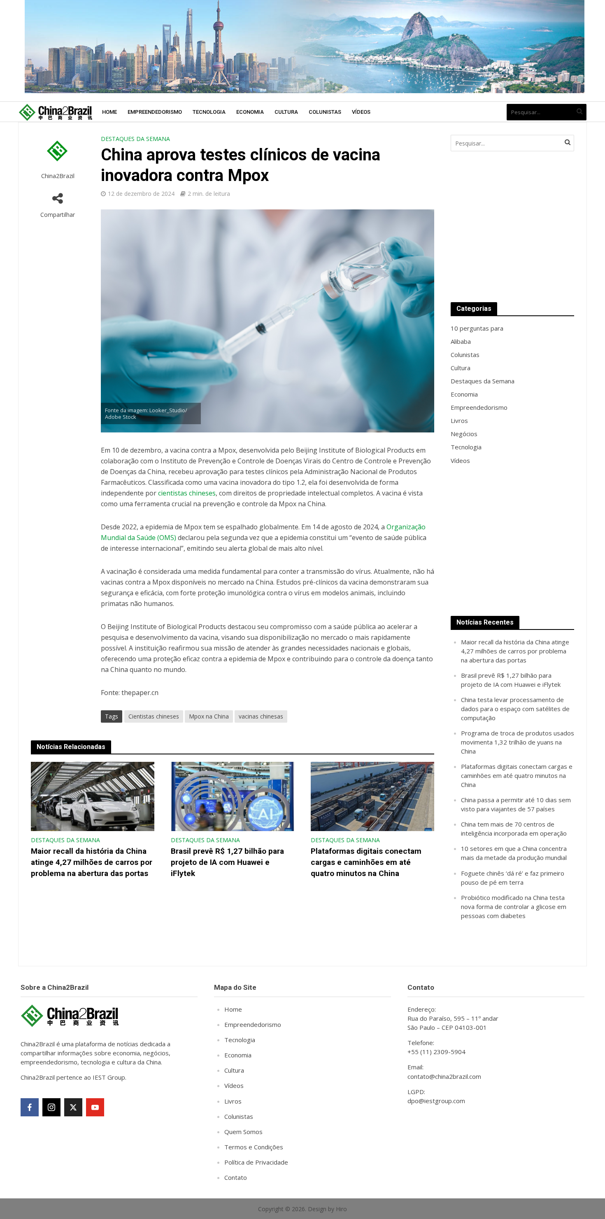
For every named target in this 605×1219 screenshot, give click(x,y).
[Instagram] (51, 1107)
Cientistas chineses (153, 716)
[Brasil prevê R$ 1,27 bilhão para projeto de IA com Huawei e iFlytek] (232, 795)
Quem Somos (243, 1131)
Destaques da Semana (135, 139)
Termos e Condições (253, 1147)
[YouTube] (95, 1107)
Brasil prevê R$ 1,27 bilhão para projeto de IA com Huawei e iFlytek (227, 862)
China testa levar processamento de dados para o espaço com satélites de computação (515, 708)
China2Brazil (57, 176)
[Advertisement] (512, 227)
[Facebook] (30, 1107)
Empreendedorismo (155, 112)
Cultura (286, 112)
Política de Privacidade (256, 1162)
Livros (233, 1101)
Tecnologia (209, 112)
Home (109, 112)
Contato (235, 1177)
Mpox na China (209, 716)
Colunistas (325, 112)
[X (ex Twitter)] (73, 1107)
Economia (250, 112)
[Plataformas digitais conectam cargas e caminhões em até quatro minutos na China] (372, 795)
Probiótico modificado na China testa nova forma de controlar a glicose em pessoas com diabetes (513, 906)
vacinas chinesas (261, 716)
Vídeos (361, 112)
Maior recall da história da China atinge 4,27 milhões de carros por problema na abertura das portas (91, 862)
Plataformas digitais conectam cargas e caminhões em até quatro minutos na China (366, 862)
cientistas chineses (187, 493)
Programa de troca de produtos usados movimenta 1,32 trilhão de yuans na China (517, 742)
